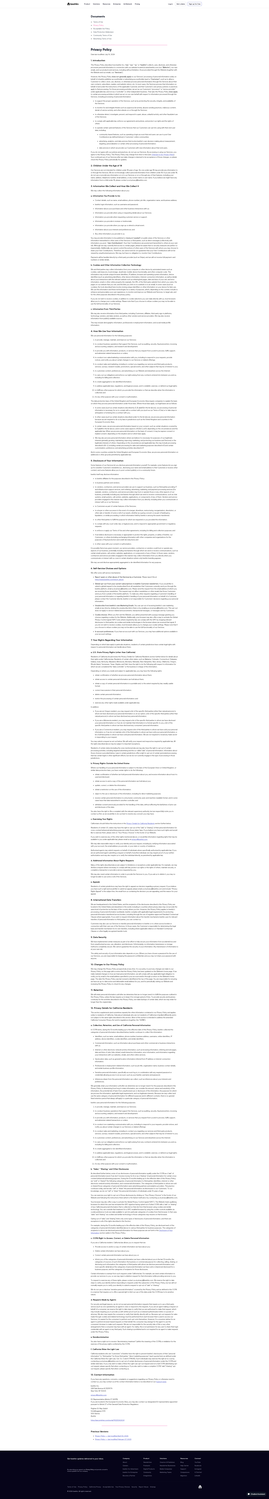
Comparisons (184, 1472)
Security (134, 1487)
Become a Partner (129, 1475)
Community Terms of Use (102, 35)
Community (147, 1472)
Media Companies (166, 1469)
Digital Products (149, 1469)
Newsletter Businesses (167, 1465)
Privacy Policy (98, 25)
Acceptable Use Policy (101, 29)
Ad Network (127, 4)
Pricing (137, 4)
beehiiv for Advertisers (130, 1469)
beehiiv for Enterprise (130, 1472)
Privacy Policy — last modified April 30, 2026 (111, 1436)
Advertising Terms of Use (102, 39)
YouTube (198, 1462)
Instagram (198, 1469)
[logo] (73, 4)
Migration (183, 1475)
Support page (161, 1382)
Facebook (198, 1465)
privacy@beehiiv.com (139, 839)
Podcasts (146, 1465)
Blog (182, 1462)
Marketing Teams (165, 1472)
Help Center (184, 1465)
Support (183, 1469)
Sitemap (153, 1487)
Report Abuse (143, 1487)
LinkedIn (197, 1475)
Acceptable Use (108, 1487)
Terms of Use (98, 22)
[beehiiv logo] (200, 1487)
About (125, 1462)
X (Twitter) (198, 1472)
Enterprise (117, 4)
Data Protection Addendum (103, 32)
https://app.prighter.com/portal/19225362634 (107, 1420)
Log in (170, 4)
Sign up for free (194, 4)
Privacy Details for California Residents (140, 823)
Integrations (147, 1475)
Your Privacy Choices (122, 1487)
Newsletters (147, 1462)
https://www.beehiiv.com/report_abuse (109, 579)
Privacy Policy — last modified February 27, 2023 (113, 1439)
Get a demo (181, 4)
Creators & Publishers (167, 1462)
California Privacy (95, 1487)
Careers (125, 1465)
